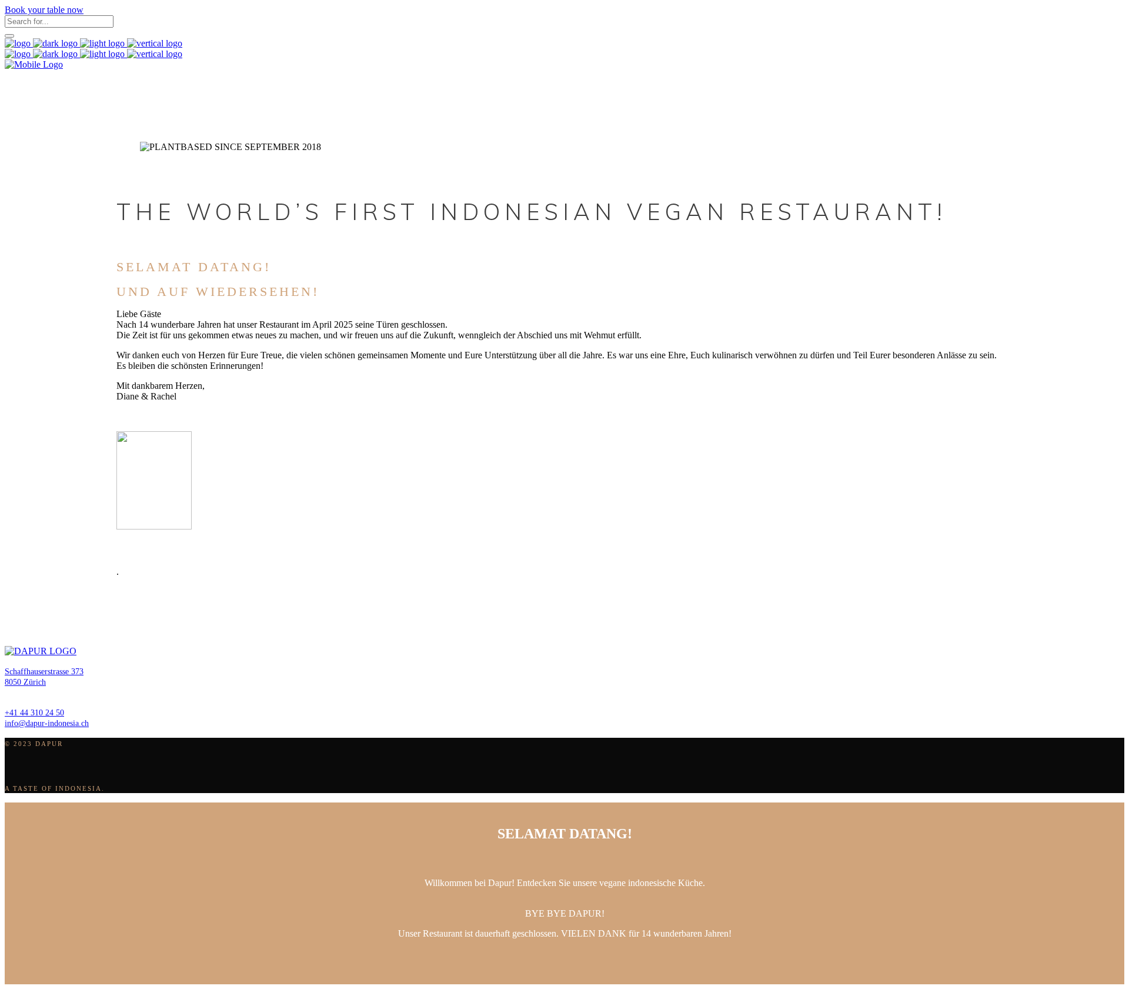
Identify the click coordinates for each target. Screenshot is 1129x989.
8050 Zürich (25, 682)
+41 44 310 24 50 (34, 712)
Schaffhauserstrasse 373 (44, 671)
